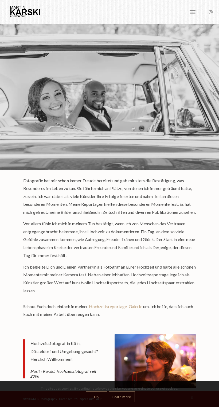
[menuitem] (192, 12)
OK (96, 397)
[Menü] (192, 12)
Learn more (121, 397)
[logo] (30, 12)
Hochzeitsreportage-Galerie (115, 306)
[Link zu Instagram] (211, 12)
